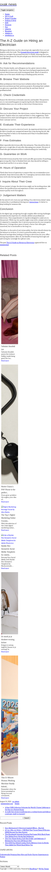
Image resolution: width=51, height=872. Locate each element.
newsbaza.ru (9, 35)
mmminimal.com (7, 804)
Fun (6, 27)
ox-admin (15, 801)
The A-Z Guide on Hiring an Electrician (20, 243)
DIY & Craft (9, 16)
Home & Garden (10, 18)
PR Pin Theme (44, 869)
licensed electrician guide (30, 52)
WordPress (33, 869)
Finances (8, 25)
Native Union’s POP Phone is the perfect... (8, 489)
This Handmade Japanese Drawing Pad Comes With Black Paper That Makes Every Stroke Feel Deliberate (27, 835)
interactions (33, 202)
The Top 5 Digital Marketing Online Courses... (8, 518)
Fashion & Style (10, 20)
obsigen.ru (8, 33)
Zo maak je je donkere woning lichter (7, 639)
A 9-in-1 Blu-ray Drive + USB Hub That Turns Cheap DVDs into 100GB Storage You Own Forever (27, 831)
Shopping (8, 31)
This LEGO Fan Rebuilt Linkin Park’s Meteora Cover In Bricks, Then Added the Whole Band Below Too (27, 844)
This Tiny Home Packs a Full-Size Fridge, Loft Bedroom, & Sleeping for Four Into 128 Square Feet (25, 840)
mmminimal (4, 245)
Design (7, 14)
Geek (6, 23)
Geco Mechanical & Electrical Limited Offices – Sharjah (24, 828)
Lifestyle (8, 29)
